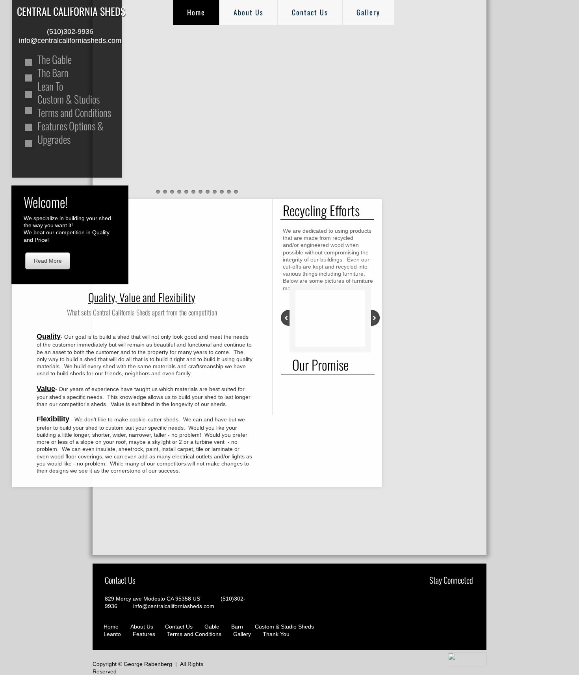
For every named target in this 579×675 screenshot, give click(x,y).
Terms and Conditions (194, 634)
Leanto (112, 634)
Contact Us (310, 12)
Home (196, 12)
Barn (237, 626)
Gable (211, 626)
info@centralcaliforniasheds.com (173, 606)
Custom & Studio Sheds (284, 626)
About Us (249, 12)
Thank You (276, 634)
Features (144, 634)
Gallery (368, 12)
